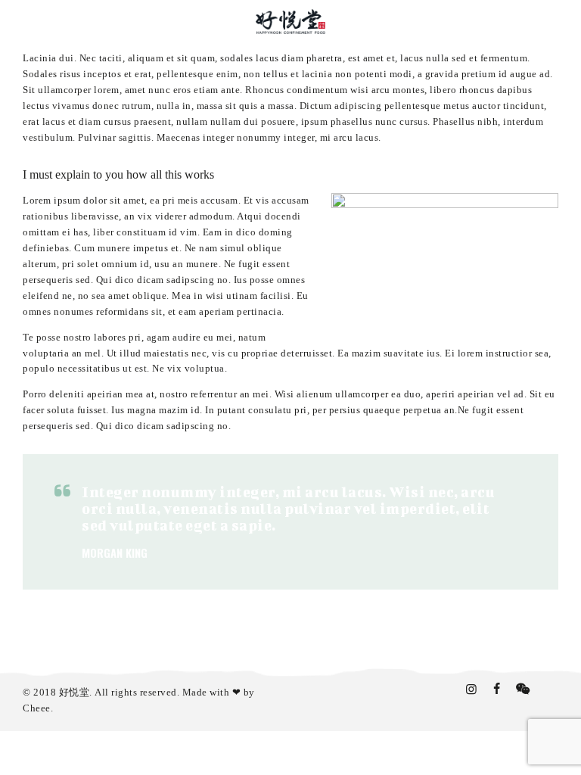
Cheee (37, 708)
